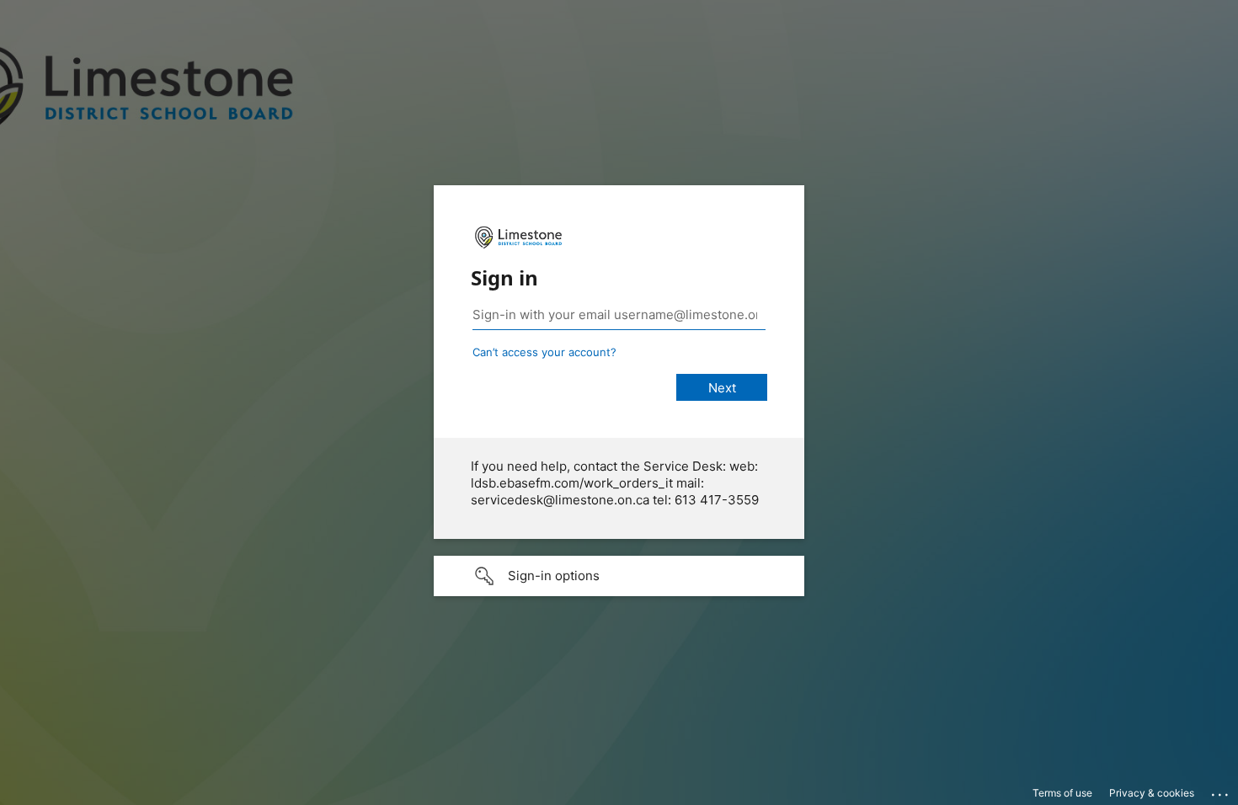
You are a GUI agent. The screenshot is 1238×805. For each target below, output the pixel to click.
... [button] (1221, 790)
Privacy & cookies (1151, 792)
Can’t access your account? (544, 352)
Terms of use (1062, 792)
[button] (619, 576)
